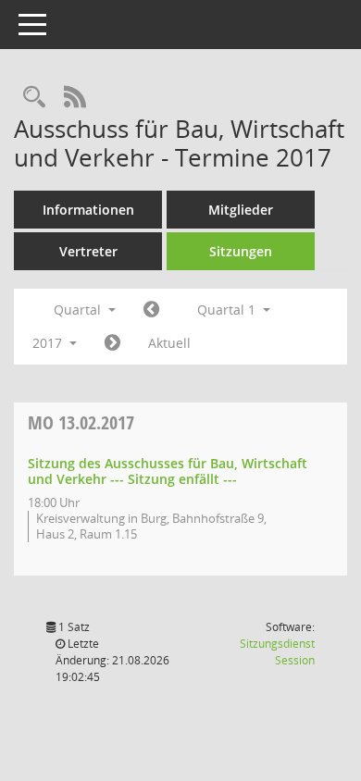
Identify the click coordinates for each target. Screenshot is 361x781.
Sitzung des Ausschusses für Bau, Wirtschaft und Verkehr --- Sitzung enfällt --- (167, 471)
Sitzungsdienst (277, 652)
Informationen (88, 209)
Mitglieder (240, 209)
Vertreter (88, 251)
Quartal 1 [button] (228, 309)
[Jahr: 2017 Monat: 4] (112, 343)
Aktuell (169, 343)
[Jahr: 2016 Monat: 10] (151, 310)
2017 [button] (49, 343)
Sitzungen (240, 251)
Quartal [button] (79, 309)
